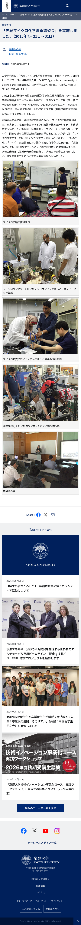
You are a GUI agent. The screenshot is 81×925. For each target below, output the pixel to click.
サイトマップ (22, 900)
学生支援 (6, 25)
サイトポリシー (57, 900)
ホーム (5, 14)
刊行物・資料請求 (40, 879)
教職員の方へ (52, 908)
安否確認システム (31, 908)
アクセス (40, 892)
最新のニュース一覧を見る (40, 808)
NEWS (13, 14)
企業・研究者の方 (18, 53)
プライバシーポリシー (39, 900)
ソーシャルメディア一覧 (42, 842)
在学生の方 (15, 49)
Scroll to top (77, 921)
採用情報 (40, 885)
